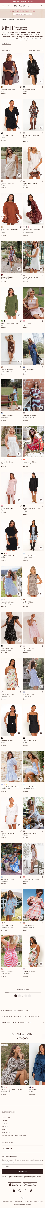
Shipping (5, 1126)
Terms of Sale (18, 1202)
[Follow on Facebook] (13, 1190)
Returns (4, 1129)
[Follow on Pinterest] (25, 1190)
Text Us (4, 1123)
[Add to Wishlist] (21, 87)
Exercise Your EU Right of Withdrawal (14, 1135)
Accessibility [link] (6, 1132)
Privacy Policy (38, 1202)
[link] (22, 13)
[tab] (22, 1036)
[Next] (29, 995)
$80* (31, 1)
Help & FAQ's (6, 1118)
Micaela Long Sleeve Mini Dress (12, 1092)
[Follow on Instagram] (19, 1190)
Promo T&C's (28, 1202)
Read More (6, 43)
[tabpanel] (22, 1072)
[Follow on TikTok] (31, 1190)
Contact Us (5, 1121)
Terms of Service (7, 1202)
